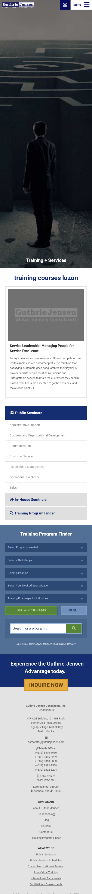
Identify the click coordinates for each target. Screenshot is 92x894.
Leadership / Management (27, 466)
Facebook (38, 791)
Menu (77, 4)
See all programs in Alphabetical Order (46, 644)
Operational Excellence (25, 477)
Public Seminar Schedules (46, 860)
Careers (46, 826)
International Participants (46, 878)
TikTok (57, 791)
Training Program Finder (34, 513)
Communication (20, 446)
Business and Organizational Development (38, 435)
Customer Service (21, 456)
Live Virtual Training (46, 872)
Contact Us (46, 831)
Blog (46, 820)
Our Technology (46, 814)
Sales (13, 487)
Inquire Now (46, 685)
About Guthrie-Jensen (46, 808)
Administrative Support (25, 425)
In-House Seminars (31, 499)
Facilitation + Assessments (46, 884)
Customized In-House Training (46, 866)
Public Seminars (28, 413)
